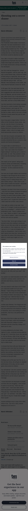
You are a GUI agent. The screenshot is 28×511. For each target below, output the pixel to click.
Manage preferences (14, 257)
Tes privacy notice (12, 253)
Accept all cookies (14, 264)
